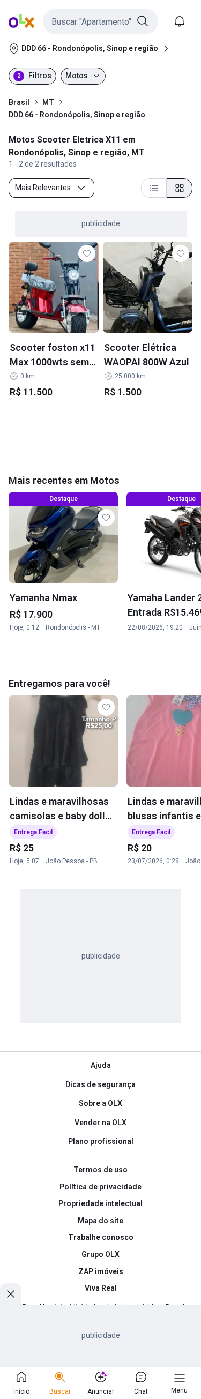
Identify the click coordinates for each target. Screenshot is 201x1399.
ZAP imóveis (100, 1271)
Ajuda (101, 1065)
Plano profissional (100, 1141)
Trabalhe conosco (100, 1237)
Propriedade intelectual (100, 1203)
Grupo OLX (100, 1254)
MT (48, 102)
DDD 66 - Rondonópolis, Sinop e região (77, 114)
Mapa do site (100, 1220)
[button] (100, 21)
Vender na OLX (100, 1122)
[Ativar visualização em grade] (179, 188)
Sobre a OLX (100, 1103)
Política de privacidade (100, 1187)
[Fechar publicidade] (10, 1294)
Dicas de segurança (100, 1084)
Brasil (19, 102)
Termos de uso (100, 1169)
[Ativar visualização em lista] (154, 188)
